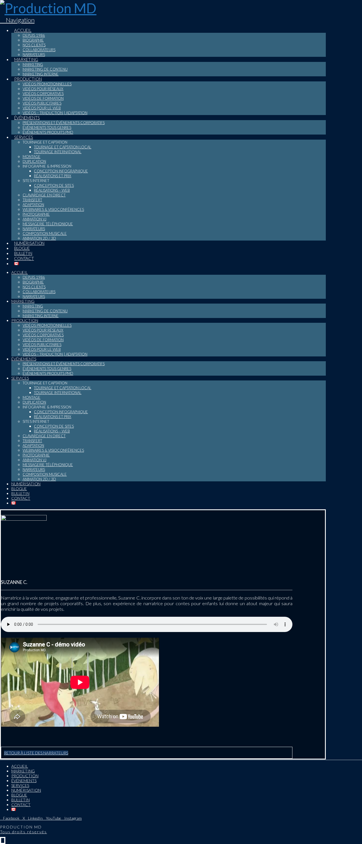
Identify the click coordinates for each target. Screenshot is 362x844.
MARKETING (23, 771)
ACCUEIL (19, 766)
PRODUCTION (24, 775)
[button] (17, 20)
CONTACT (21, 804)
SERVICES (20, 785)
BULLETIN (20, 799)
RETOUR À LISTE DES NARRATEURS (36, 752)
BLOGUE (19, 795)
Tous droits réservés (23, 831)
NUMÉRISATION (26, 790)
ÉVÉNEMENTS (23, 780)
